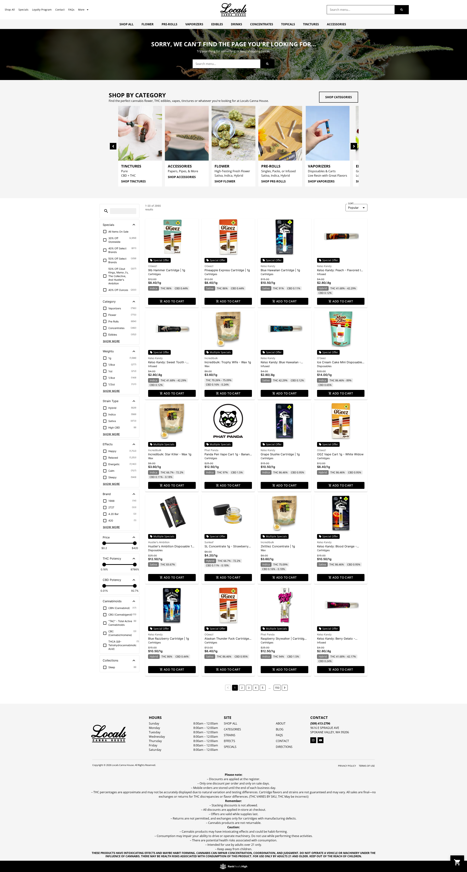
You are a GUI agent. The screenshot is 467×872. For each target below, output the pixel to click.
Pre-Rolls (169, 24)
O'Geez (321, 358)
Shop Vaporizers (321, 181)
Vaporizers (194, 24)
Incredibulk (211, 358)
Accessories (336, 24)
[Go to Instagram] (313, 740)
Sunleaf (208, 542)
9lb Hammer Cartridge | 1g (166, 270)
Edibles (217, 24)
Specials (23, 9)
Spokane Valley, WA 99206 (329, 732)
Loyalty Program (42, 9)
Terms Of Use (367, 765)
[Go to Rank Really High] (233, 866)
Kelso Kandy (268, 266)
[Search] (402, 9)
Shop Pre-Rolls (273, 181)
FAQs (71, 9)
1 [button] (235, 687)
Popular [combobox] (353, 207)
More (81, 9)
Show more (111, 341)
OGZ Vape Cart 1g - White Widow (340, 454)
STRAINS (229, 735)
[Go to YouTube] (320, 740)
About (280, 723)
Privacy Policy (347, 765)
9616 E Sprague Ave (324, 728)
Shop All (10, 9)
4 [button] (255, 687)
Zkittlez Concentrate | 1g (278, 546)
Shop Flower (225, 181)
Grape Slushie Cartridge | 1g (280, 454)
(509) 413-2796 (320, 723)
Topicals (288, 24)
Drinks (236, 24)
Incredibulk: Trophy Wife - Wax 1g (227, 362)
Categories (232, 729)
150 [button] (277, 687)
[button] (106, 211)
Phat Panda (211, 450)
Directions (284, 747)
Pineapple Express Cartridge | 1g (227, 270)
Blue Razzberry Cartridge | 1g (168, 638)
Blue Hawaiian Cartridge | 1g (280, 270)
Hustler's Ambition (158, 542)
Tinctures (311, 24)
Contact (60, 9)
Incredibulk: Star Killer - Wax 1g (169, 454)
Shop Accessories (182, 177)
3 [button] (249, 687)
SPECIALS (230, 747)
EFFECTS (229, 741)
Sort (351, 203)
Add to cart (174, 301)
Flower (148, 24)
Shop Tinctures (133, 181)
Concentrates (261, 24)
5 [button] (262, 687)
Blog (279, 729)
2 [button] (242, 687)
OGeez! (152, 266)
